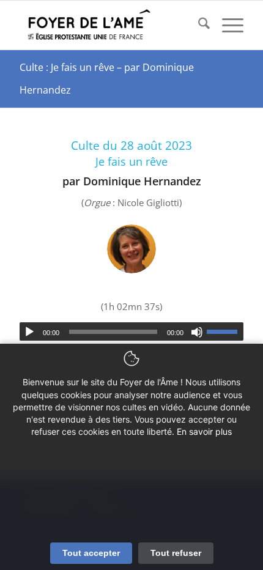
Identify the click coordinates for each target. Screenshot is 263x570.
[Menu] (226, 25)
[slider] (225, 331)
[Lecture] (29, 332)
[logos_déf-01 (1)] (109, 25)
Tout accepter (91, 553)
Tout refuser (175, 553)
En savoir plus (204, 431)
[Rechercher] (198, 25)
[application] (131, 331)
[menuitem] (198, 25)
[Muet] (197, 332)
